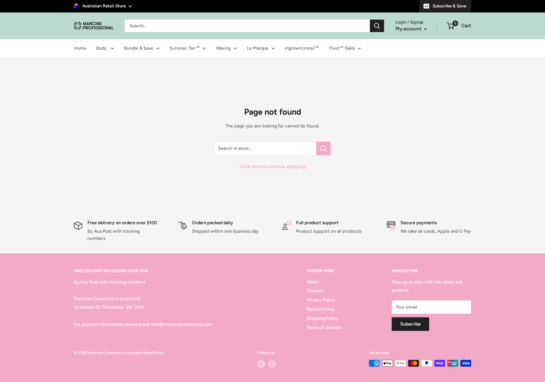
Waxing (223, 48)
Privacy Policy (321, 300)
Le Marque (258, 48)
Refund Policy (321, 309)
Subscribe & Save (449, 6)
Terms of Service (324, 327)
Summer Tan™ (184, 48)
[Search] (377, 26)
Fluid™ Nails (342, 48)
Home (80, 48)
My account (409, 29)
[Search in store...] (323, 148)
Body (102, 48)
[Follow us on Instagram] (272, 364)
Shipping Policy (323, 318)
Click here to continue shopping (272, 166)
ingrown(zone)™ (302, 48)
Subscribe (410, 324)
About (313, 281)
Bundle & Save (138, 48)
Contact (315, 290)
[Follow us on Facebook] (261, 364)
